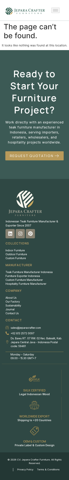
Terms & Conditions (48, 469)
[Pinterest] (30, 233)
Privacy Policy (25, 469)
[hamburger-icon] (55, 10)
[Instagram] (20, 233)
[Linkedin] (10, 233)
